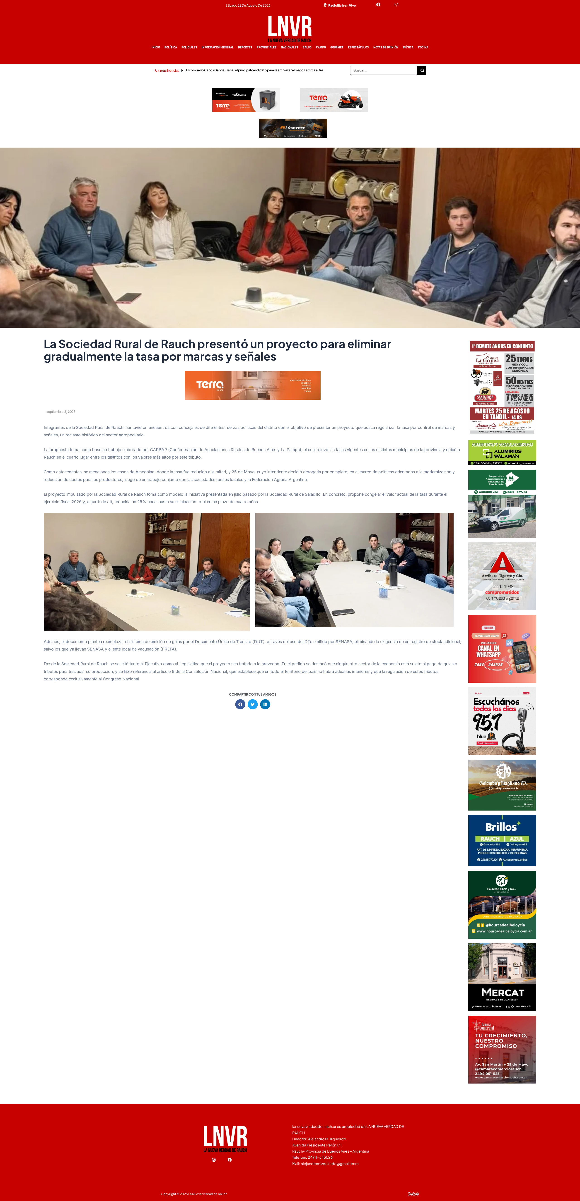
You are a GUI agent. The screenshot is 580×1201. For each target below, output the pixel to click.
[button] (240, 704)
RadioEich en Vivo (342, 5)
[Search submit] (422, 70)
